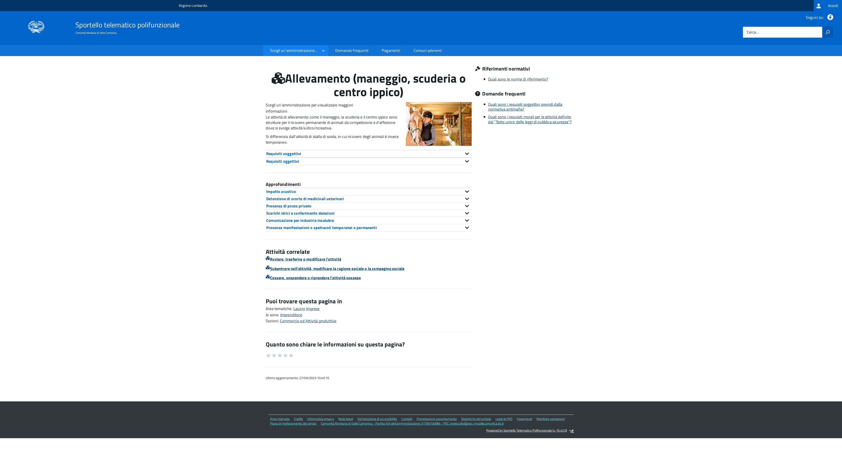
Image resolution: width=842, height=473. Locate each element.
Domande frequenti (351, 50)
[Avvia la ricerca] (827, 32)
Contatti (406, 418)
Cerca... (753, 32)
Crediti (298, 418)
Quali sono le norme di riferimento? (518, 79)
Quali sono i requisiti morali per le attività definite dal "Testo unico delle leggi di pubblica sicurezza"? (530, 119)
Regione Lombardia (193, 5)
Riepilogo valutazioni (551, 418)
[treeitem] (828, 5)
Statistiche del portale (476, 418)
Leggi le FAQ (504, 418)
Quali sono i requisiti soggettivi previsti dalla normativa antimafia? (525, 106)
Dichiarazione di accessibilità (377, 418)
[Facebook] (829, 17)
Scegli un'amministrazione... (294, 50)
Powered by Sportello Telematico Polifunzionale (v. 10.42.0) (526, 430)
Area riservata (280, 418)
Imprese (312, 309)
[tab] (369, 153)
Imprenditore (291, 315)
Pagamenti (391, 50)
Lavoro (299, 309)
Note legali (345, 418)
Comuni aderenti (428, 50)
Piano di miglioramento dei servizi (293, 423)
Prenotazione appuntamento (437, 418)
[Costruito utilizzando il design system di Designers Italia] (571, 431)
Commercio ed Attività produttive (308, 321)
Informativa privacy (320, 418)
